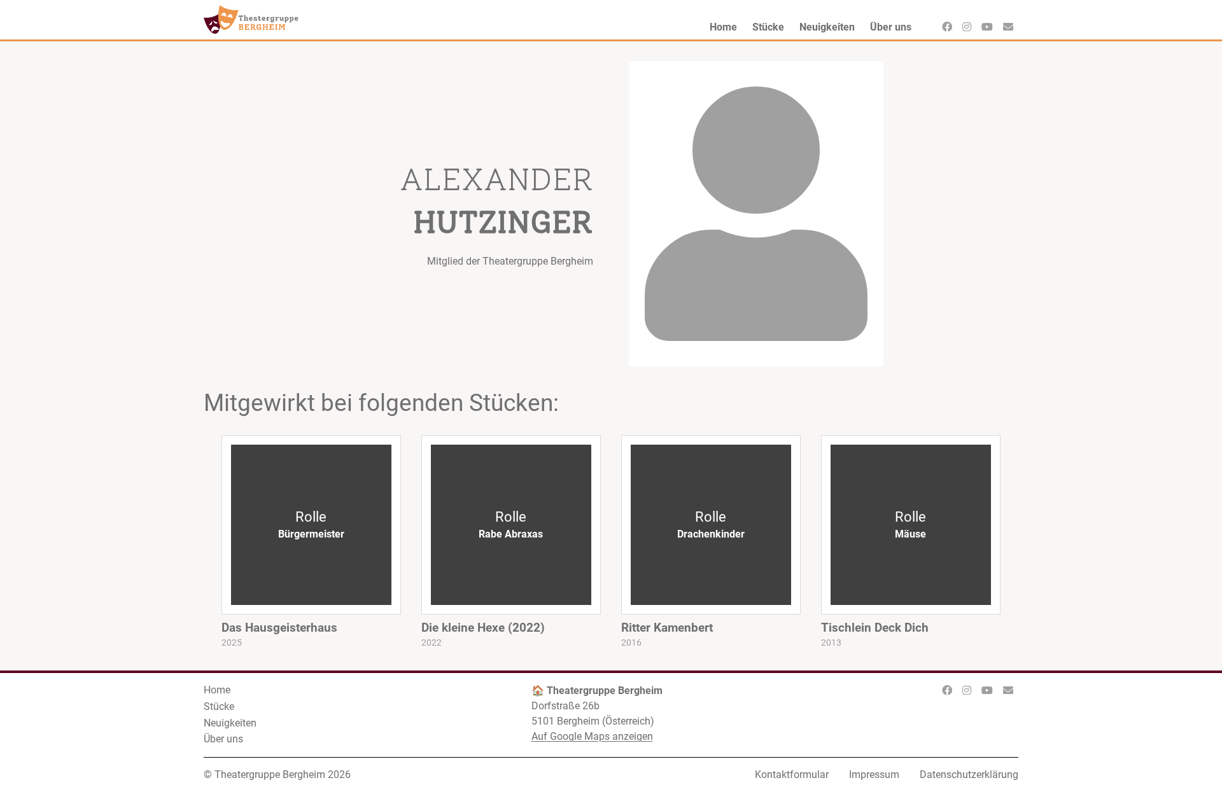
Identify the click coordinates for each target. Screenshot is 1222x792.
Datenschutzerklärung (969, 774)
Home (217, 690)
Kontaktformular (792, 774)
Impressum (874, 774)
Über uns (223, 739)
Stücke (219, 706)
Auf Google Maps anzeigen (592, 736)
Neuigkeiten (230, 723)
